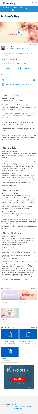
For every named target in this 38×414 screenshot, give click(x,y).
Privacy (22, 406)
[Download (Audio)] (34, 79)
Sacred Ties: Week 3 (26, 341)
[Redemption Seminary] (19, 377)
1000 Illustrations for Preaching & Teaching (14, 255)
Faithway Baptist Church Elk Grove (18, 49)
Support (21, 408)
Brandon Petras (6, 361)
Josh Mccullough (25, 343)
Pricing (16, 406)
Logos (13, 404)
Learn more (30, 9)
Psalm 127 (5, 59)
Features (9, 406)
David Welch (11, 47)
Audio (7, 80)
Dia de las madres (8, 341)
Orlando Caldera (7, 343)
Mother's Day (6, 359)
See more (34, 288)
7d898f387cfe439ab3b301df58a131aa (19, 84)
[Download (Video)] (34, 84)
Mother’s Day (13, 59)
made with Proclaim (30, 44)
